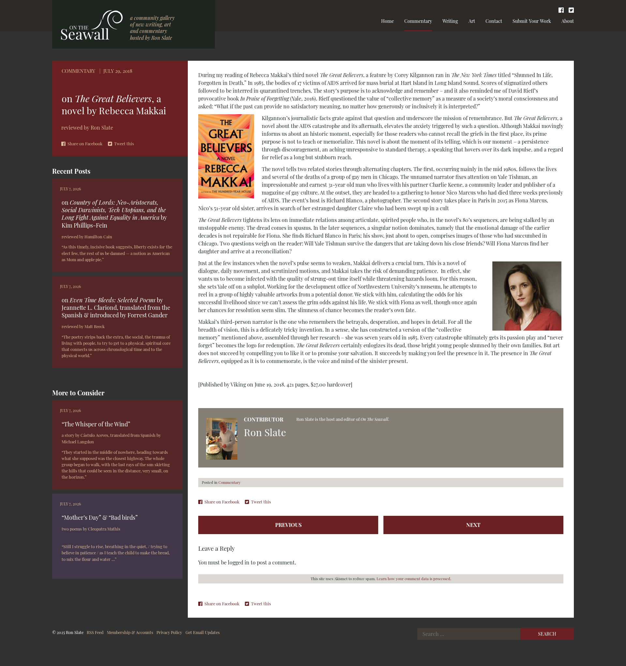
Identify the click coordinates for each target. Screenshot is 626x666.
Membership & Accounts (130, 632)
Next (473, 524)
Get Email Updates (203, 632)
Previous (288, 524)
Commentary (418, 21)
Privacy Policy (169, 632)
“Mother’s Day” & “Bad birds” (100, 517)
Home (387, 21)
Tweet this (124, 143)
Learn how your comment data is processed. (414, 578)
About (567, 21)
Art (472, 21)
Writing (450, 21)
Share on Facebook (84, 143)
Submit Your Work (532, 21)
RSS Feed (95, 632)
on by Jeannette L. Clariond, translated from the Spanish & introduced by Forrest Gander (116, 307)
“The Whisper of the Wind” (96, 424)
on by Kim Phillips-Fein (114, 213)
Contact (493, 21)
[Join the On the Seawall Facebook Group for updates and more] (561, 10)
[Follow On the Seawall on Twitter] (571, 10)
